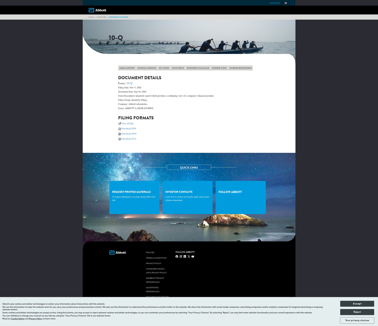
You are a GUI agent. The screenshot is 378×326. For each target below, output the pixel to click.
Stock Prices (178, 68)
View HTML (127, 123)
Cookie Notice (18, 319)
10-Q (129, 83)
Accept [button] (357, 304)
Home (91, 17)
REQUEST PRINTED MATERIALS (133, 196)
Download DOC (129, 133)
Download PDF (128, 128)
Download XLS (128, 138)
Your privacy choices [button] (357, 320)
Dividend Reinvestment (240, 68)
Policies (150, 252)
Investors (274, 3)
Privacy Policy (153, 263)
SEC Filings (164, 68)
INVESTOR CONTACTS (187, 196)
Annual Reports (127, 68)
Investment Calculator (198, 68)
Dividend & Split (219, 68)
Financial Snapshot (146, 68)
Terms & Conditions (156, 258)
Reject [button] (357, 312)
